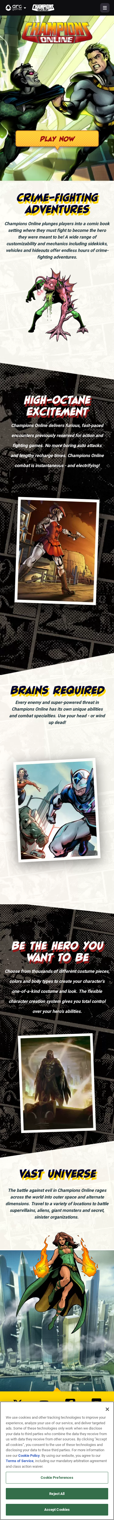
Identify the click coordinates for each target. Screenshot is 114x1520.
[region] (57, 1460)
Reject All (56, 1493)
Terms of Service (19, 1460)
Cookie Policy (29, 1455)
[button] (16, 7)
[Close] (107, 1409)
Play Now (57, 139)
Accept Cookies (57, 1509)
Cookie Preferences (57, 1477)
